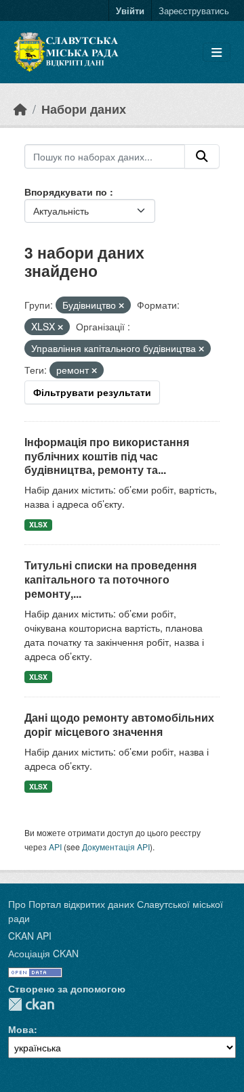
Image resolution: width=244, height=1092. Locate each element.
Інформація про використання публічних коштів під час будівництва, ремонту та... (106, 456)
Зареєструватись (194, 10)
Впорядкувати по (67, 191)
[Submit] (202, 156)
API (55, 846)
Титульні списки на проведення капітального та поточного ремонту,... (110, 579)
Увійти (130, 10)
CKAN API (30, 935)
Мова (21, 1029)
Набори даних (83, 108)
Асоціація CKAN (43, 953)
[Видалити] (121, 305)
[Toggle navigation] (216, 52)
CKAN (31, 1004)
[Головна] (20, 108)
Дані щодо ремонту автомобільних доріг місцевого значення (119, 724)
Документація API (116, 846)
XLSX (38, 524)
